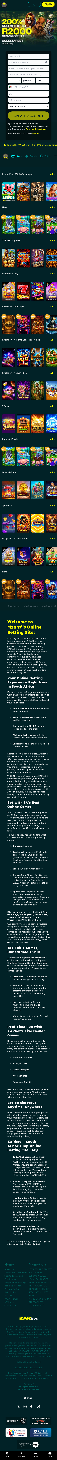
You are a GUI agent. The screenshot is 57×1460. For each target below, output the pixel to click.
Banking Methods (13, 1285)
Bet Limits (10, 1292)
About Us (9, 1269)
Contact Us (10, 1305)
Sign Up (48, 4)
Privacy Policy (11, 1289)
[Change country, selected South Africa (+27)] (11, 87)
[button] (4, 5)
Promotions (37, 1264)
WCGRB (8, 1295)
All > (52, 174)
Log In (34, 4)
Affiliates (9, 1302)
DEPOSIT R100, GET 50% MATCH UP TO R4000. (39, 1292)
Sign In (35, 134)
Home (9, 1264)
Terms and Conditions (36, 129)
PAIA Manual (11, 1299)
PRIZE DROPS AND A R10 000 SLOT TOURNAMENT (39, 1302)
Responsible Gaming (15, 1282)
